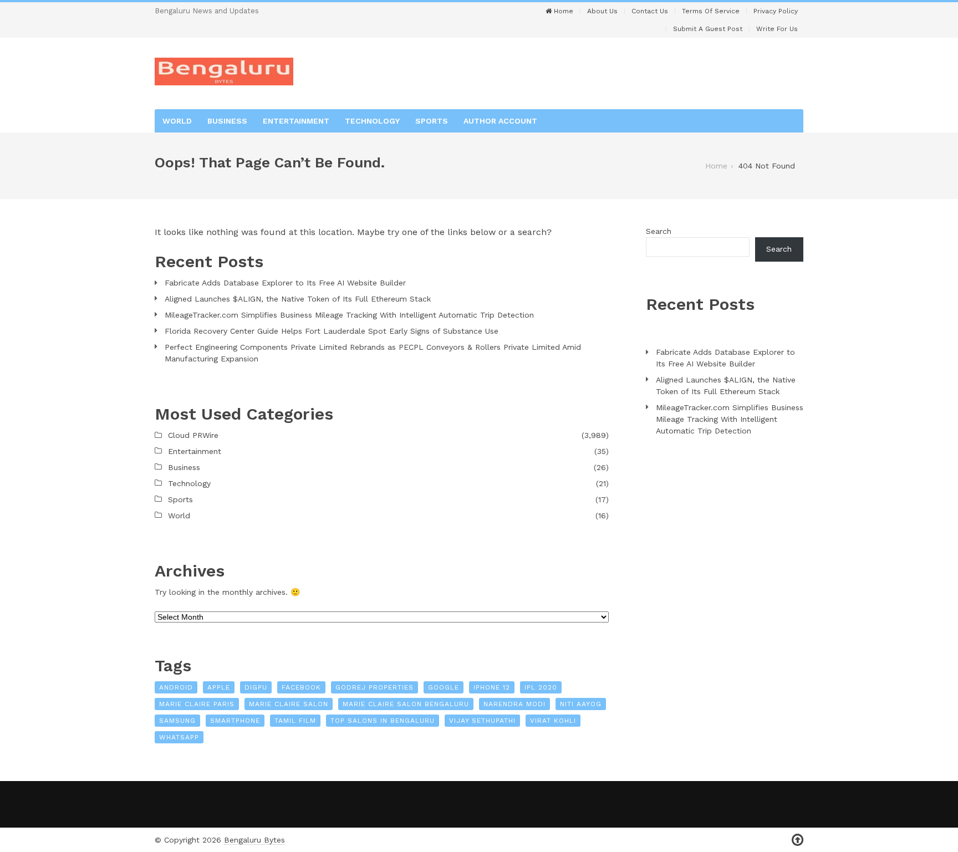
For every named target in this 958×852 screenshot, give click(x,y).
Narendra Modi (514, 704)
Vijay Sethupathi (482, 721)
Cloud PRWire (193, 435)
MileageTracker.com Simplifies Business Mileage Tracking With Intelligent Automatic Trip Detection (349, 314)
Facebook (301, 687)
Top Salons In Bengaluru (382, 721)
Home (562, 11)
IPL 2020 (540, 687)
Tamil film (295, 721)
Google (443, 687)
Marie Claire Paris (197, 704)
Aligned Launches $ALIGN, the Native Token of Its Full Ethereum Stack (298, 298)
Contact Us (649, 11)
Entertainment (296, 120)
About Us (602, 11)
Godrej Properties (374, 687)
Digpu (255, 687)
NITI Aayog (581, 704)
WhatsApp (179, 737)
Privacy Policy (775, 11)
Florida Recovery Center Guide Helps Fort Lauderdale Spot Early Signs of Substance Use (331, 330)
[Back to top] (797, 840)
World (177, 120)
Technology (372, 120)
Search (658, 231)
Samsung (177, 721)
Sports (431, 120)
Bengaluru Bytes (254, 839)
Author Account (500, 120)
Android (176, 687)
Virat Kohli (553, 721)
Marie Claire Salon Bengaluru (406, 704)
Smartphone (235, 721)
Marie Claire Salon (288, 704)
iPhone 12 (491, 687)
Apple (218, 687)
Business (227, 120)
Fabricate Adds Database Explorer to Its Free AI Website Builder (285, 282)
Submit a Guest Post (707, 29)
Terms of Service (711, 11)
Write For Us (777, 29)
